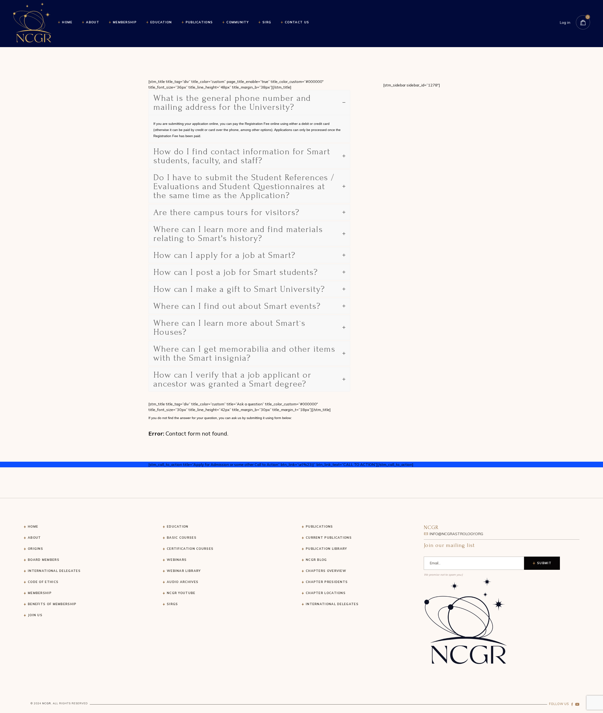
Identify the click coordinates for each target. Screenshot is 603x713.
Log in (565, 22)
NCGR (46, 703)
